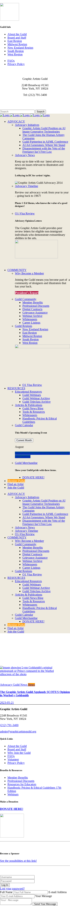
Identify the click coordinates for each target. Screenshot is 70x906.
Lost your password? (12, 888)
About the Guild (17, 34)
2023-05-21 (7, 702)
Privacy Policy (16, 64)
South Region (15, 51)
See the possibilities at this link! (18, 860)
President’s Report (26, 292)
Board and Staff (16, 37)
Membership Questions (13, 104)
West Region (15, 54)
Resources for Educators (21, 784)
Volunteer (13, 759)
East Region (14, 41)
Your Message (43, 896)
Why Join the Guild (19, 752)
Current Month (24, 440)
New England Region (20, 47)
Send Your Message (45, 904)
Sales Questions (9, 107)
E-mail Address (58, 892)
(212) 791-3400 (9, 725)
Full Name (6, 892)
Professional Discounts (20, 781)
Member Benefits (17, 777)
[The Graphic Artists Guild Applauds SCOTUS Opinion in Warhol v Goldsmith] (28, 674)
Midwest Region (17, 44)
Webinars (12, 794)
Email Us (5, 101)
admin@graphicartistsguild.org (18, 731)
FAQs (11, 60)
